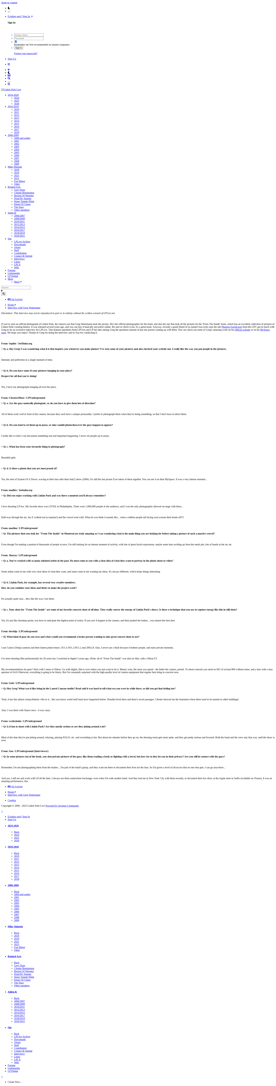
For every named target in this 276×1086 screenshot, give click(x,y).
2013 (16, 118)
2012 (16, 115)
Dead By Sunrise (22, 198)
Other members (22, 210)
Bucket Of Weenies (24, 195)
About (17, 247)
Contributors (20, 253)
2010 (16, 109)
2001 (16, 141)
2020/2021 (19, 235)
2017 (16, 129)
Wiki (16, 267)
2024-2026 (13, 95)
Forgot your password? (25, 53)
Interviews (19, 258)
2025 (16, 100)
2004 (16, 149)
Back (16, 832)
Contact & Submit (23, 256)
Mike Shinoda (15, 166)
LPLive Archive (22, 241)
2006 (16, 155)
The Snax (19, 207)
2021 (16, 175)
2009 (16, 164)
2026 (16, 103)
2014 (16, 120)
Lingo (17, 261)
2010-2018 (13, 106)
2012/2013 (19, 224)
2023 (16, 178)
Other (17, 184)
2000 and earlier (22, 138)
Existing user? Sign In (19, 16)
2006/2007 (19, 215)
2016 (16, 126)
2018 (16, 132)
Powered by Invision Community (62, 805)
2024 (16, 97)
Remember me (21, 44)
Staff (16, 250)
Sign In (18, 48)
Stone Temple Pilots (24, 201)
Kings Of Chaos (22, 204)
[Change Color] (9, 11)
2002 (16, 143)
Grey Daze (19, 189)
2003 (16, 146)
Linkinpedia (14, 273)
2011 (16, 112)
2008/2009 (19, 218)
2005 (16, 152)
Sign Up (12, 59)
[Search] (3, 293)
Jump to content (9, 2)
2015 (16, 123)
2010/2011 (19, 221)
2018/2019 (19, 233)
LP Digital (13, 276)
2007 (16, 158)
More (10, 279)
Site (10, 238)
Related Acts (14, 187)
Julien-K (12, 212)
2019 (16, 172)
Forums (11, 270)
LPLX (17, 264)
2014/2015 (19, 227)
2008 (16, 161)
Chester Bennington (24, 192)
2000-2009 (13, 135)
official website (242, 329)
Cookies (12, 800)
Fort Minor (19, 181)
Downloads (20, 244)
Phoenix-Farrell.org (231, 327)
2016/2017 (19, 230)
